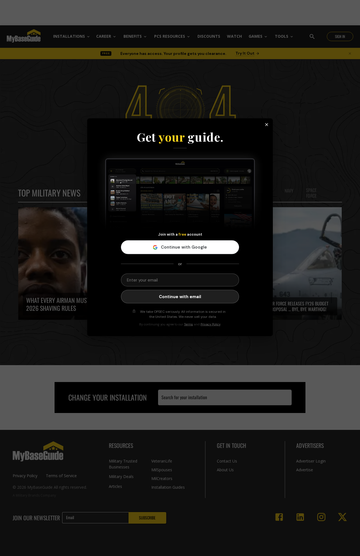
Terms (188, 324)
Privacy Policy (210, 324)
